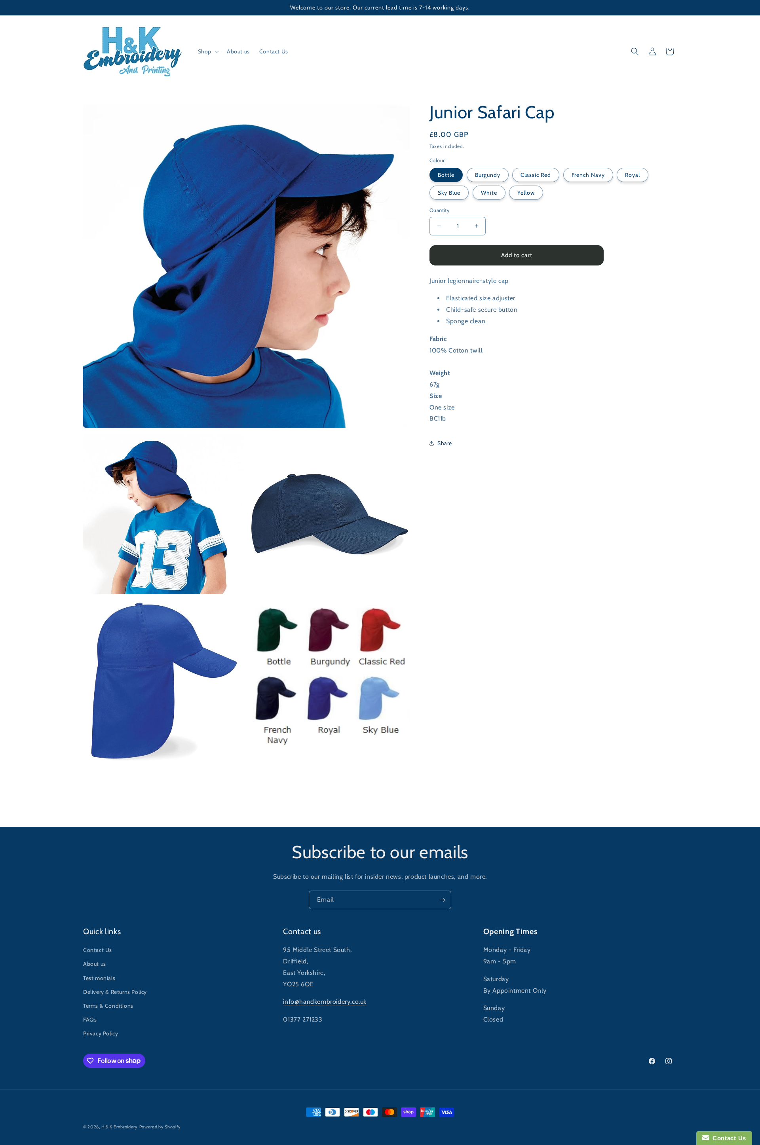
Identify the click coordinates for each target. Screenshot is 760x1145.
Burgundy (487, 174)
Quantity (439, 210)
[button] (207, 51)
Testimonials (99, 978)
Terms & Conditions (108, 1005)
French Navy (588, 174)
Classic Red (536, 174)
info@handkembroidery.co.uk (325, 1001)
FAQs (90, 1019)
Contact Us (97, 950)
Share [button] (444, 443)
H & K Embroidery (119, 1127)
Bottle (446, 174)
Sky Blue (449, 192)
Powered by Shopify (160, 1127)
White (489, 192)
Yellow (526, 192)
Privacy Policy (100, 1033)
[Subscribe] (442, 900)
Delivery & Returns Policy (115, 991)
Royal (632, 174)
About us (94, 963)
